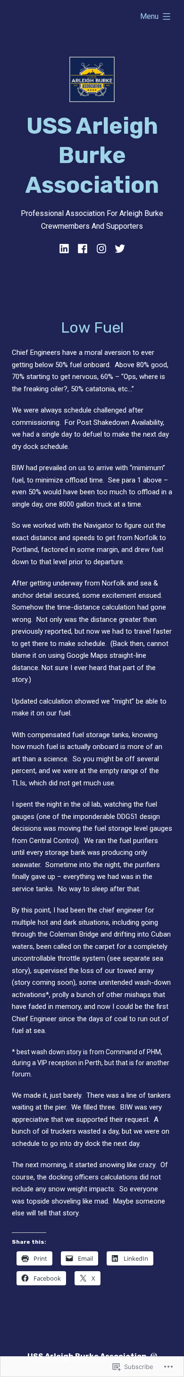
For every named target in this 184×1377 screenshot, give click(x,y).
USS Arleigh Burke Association (92, 155)
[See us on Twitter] (118, 248)
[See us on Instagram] (101, 248)
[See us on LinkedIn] (66, 248)
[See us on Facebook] (83, 248)
